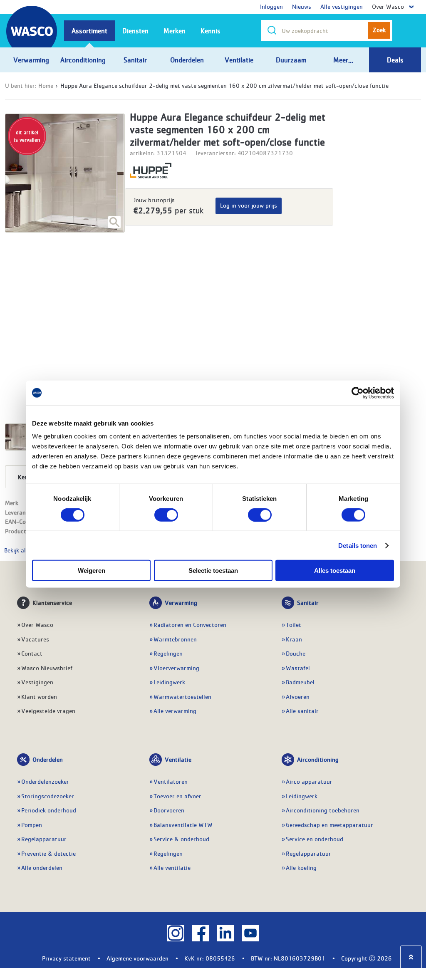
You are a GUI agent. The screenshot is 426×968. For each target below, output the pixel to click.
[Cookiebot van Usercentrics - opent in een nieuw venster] (357, 392)
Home (45, 85)
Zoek (379, 29)
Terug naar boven (411, 957)
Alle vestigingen (341, 6)
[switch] (166, 514)
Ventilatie (178, 759)
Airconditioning (318, 759)
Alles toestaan (334, 570)
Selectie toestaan (213, 570)
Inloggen (271, 6)
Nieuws (301, 6)
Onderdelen (47, 759)
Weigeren (91, 570)
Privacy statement (66, 958)
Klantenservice (52, 602)
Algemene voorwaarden (137, 958)
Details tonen (357, 545)
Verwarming (181, 602)
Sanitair (308, 602)
